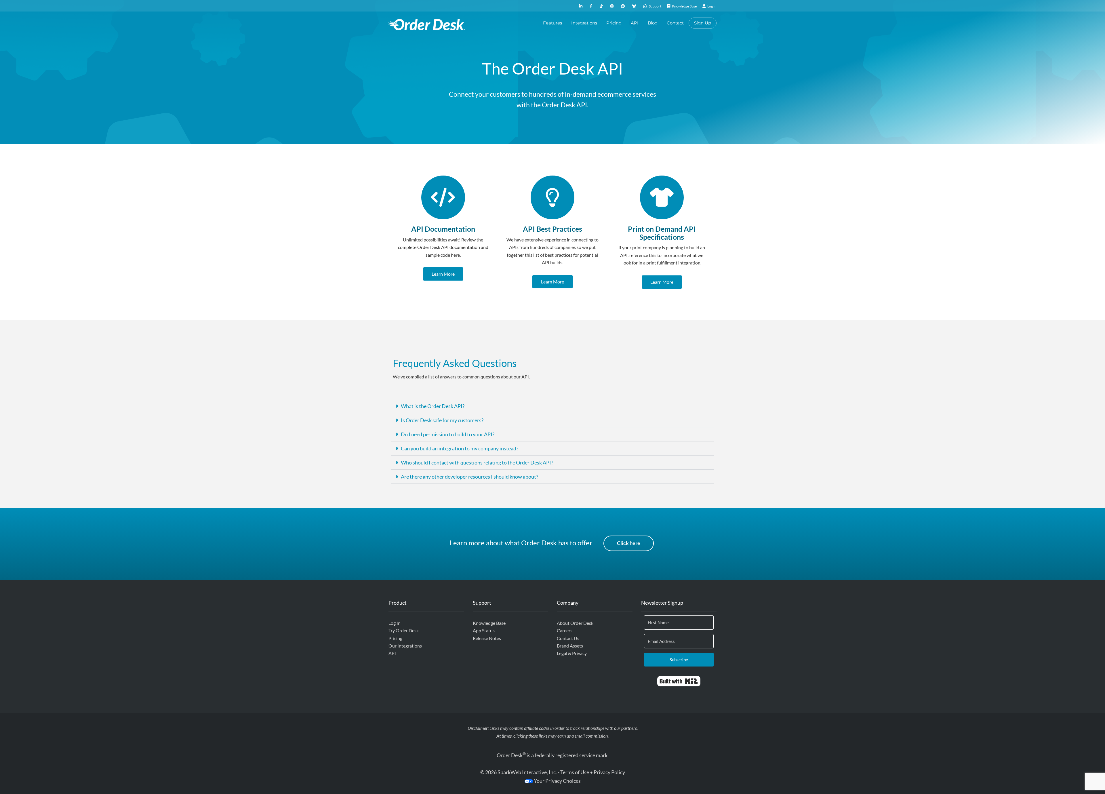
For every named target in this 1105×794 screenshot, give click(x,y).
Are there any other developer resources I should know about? (469, 476)
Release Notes (487, 638)
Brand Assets (570, 645)
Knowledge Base (489, 623)
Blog (653, 23)
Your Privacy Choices (557, 781)
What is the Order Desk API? (432, 406)
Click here (628, 543)
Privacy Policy (609, 772)
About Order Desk (575, 623)
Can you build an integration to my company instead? (459, 448)
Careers (564, 630)
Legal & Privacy (572, 653)
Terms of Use (574, 772)
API (635, 23)
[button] (552, 406)
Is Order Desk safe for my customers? (442, 420)
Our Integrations (405, 645)
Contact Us (568, 638)
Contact (675, 23)
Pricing (614, 23)
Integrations (584, 23)
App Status (484, 630)
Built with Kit (679, 681)
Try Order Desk (403, 630)
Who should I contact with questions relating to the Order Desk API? (477, 462)
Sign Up (702, 23)
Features (552, 23)
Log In (394, 623)
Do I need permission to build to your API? (447, 434)
